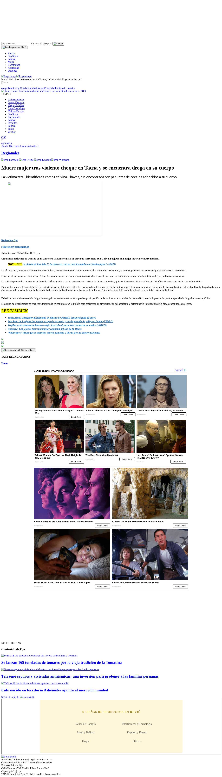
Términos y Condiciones (20, 88)
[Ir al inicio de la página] (8, 637)
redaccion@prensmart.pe (15, 246)
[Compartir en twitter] (26, 159)
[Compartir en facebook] (10, 159)
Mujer (11, 62)
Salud (11, 128)
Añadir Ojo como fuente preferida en (20, 146)
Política (11, 120)
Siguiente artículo (10, 697)
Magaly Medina (16, 105)
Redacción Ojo (9, 240)
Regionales (10, 153)
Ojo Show (13, 56)
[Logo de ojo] (8, 76)
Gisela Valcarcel (16, 102)
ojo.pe (4, 88)
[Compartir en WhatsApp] (60, 159)
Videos (11, 53)
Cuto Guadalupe (16, 108)
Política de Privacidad (44, 88)
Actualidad (13, 67)
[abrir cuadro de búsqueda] (58, 44)
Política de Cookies (65, 88)
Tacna (4, 363)
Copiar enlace (27, 350)
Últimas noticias (16, 99)
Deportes (12, 70)
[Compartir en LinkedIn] (42, 159)
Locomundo (14, 64)
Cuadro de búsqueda (41, 43)
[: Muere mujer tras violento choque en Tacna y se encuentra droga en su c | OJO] (43, 91)
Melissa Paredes (16, 111)
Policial (11, 59)
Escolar (11, 131)
